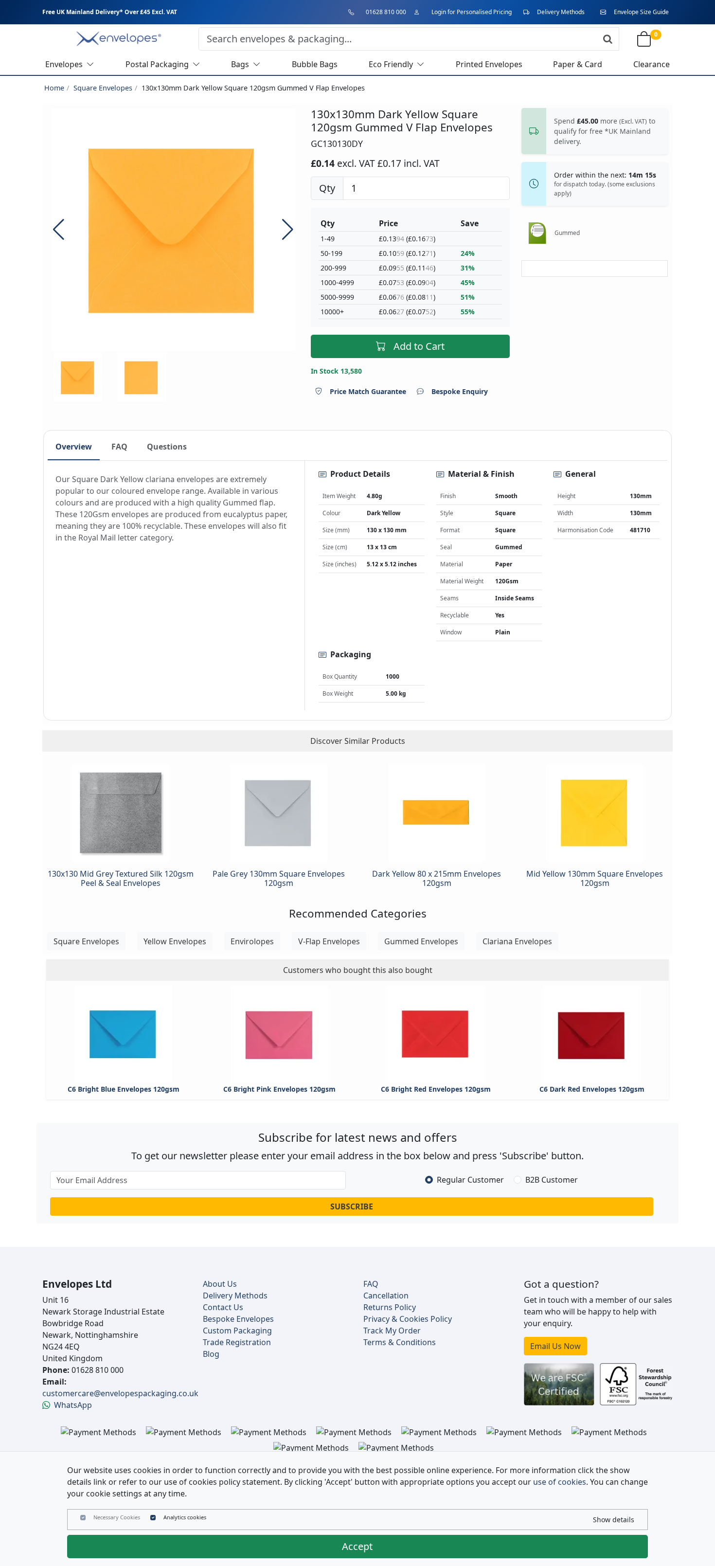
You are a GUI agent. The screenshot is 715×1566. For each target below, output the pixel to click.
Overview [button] (73, 446)
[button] (287, 229)
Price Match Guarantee (368, 391)
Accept (357, 1546)
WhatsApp (73, 1405)
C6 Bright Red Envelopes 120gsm (436, 1089)
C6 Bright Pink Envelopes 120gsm (279, 1089)
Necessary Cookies (116, 1517)
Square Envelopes (102, 87)
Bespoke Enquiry (459, 391)
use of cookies (559, 1481)
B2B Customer (551, 1179)
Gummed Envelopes (421, 941)
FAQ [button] (119, 446)
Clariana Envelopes (517, 941)
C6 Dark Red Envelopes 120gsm (591, 1089)
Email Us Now (555, 1346)
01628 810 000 (386, 12)
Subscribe (351, 1206)
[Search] (608, 39)
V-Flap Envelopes (329, 941)
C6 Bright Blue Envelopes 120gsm (123, 1089)
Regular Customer (470, 1179)
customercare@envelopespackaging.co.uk (120, 1393)
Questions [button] (167, 446)
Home (54, 87)
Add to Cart (419, 346)
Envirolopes (252, 941)
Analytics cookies (184, 1517)
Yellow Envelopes (174, 941)
